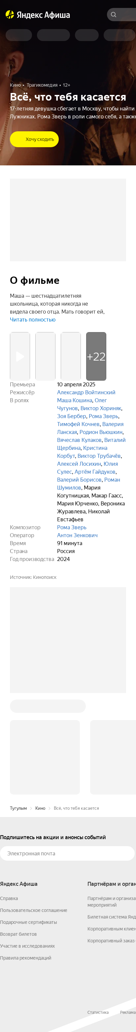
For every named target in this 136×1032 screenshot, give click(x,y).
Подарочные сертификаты (28, 922)
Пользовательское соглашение (33, 910)
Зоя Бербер (71, 416)
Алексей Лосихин (79, 464)
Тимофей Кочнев (78, 424)
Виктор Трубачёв (99, 456)
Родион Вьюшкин (101, 432)
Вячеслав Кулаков (79, 440)
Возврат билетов (18, 934)
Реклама (128, 1012)
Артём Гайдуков (95, 472)
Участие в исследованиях (27, 946)
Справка (9, 898)
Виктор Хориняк (101, 408)
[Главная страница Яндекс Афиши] (10, 14)
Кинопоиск (44, 577)
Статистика (98, 1012)
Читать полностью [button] (32, 320)
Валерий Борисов (79, 480)
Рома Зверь (103, 416)
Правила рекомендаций (25, 958)
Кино (40, 808)
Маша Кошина (74, 400)
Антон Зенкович (77, 535)
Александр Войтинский (86, 392)
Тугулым (18, 808)
